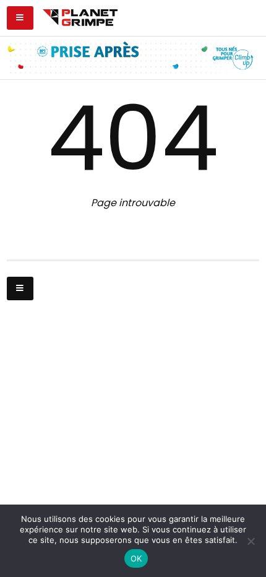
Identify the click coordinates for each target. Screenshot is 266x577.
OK (136, 558)
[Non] (250, 541)
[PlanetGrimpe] (80, 16)
